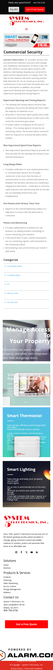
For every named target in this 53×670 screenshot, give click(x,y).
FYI (8, 284)
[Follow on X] (26, 552)
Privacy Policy (16, 668)
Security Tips (12, 302)
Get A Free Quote (34, 9)
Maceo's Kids (12, 293)
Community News (14, 266)
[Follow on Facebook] (21, 552)
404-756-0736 (39, 2)
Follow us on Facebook (26, 661)
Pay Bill (14, 9)
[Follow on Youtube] (32, 552)
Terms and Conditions (33, 668)
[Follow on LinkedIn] (37, 552)
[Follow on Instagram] (16, 552)
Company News (13, 275)
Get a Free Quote (26, 624)
